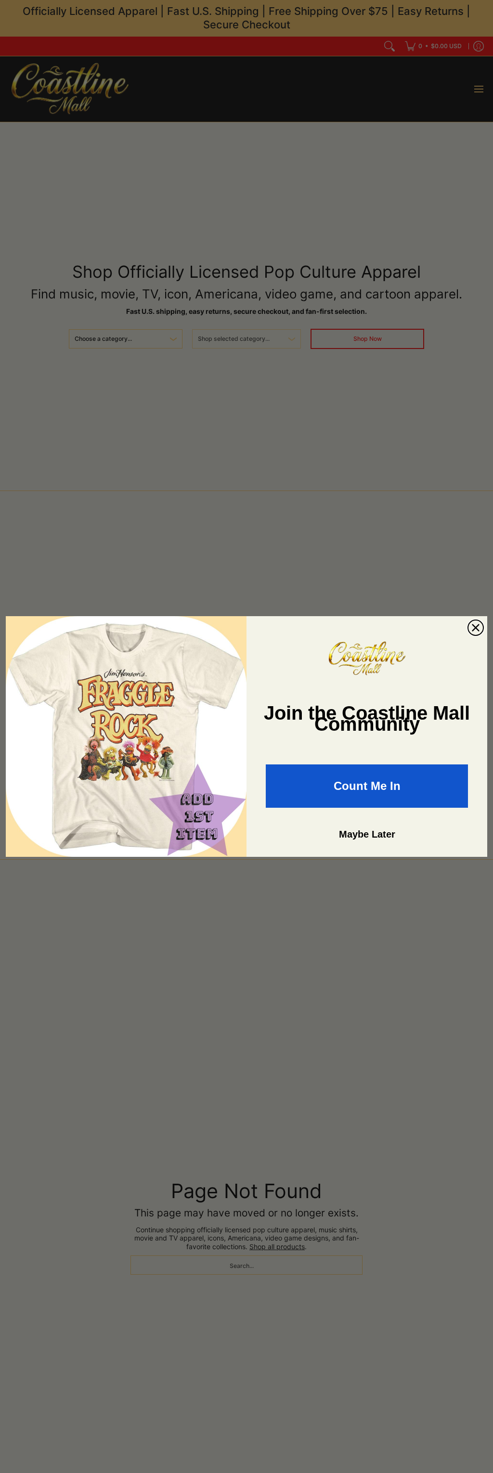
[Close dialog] (475, 627)
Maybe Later (367, 834)
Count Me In (367, 785)
